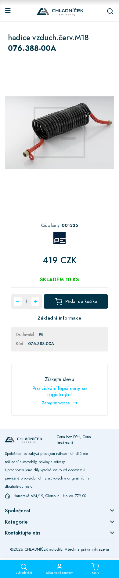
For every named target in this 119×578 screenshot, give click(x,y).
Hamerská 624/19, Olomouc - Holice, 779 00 (49, 496)
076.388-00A (41, 344)
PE (41, 334)
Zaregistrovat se (56, 403)
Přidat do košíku (81, 301)
